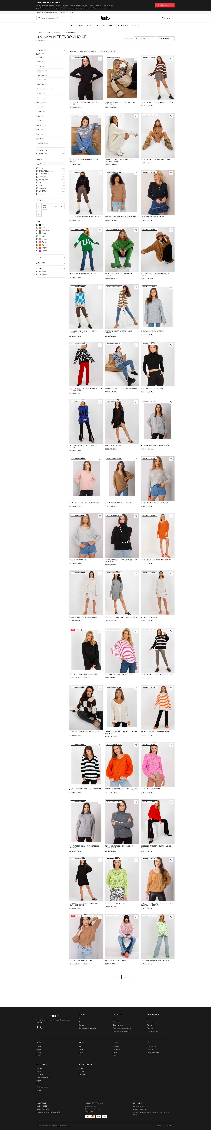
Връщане (82, 1025)
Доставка (82, 1022)
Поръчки (150, 1025)
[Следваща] (130, 977)
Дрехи (48, 32)
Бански (38, 1056)
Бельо (38, 1053)
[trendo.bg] (105, 18)
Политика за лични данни (122, 1028)
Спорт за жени (152, 1046)
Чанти (38, 1084)
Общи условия (118, 1025)
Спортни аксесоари (153, 1053)
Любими (150, 1028)
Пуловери (58, 32)
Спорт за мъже (152, 1049)
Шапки (38, 1071)
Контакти (82, 1019)
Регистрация (151, 1022)
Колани (39, 1090)
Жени (72, 25)
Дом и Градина (122, 25)
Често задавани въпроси (87, 1028)
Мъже (80, 25)
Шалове (39, 1068)
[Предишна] (114, 977)
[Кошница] (173, 18)
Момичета (116, 1049)
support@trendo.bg (42, 1109)
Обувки (39, 1049)
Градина (81, 1071)
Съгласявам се (165, 5)
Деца (89, 25)
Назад (40, 53)
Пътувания (116, 1022)
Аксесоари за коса (42, 1078)
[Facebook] (37, 1027)
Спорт (97, 25)
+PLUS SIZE (136, 25)
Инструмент (83, 1074)
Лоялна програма (153, 1031)
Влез (148, 1019)
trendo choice (71, 32)
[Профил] (168, 18)
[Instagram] (41, 1027)
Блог (114, 1019)
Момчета (116, 1046)
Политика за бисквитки (121, 1031)
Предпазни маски (42, 1087)
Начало (39, 32)
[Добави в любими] (100, 59)
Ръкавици (39, 1074)
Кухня (81, 1068)
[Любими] (163, 18)
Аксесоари (107, 25)
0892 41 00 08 (41, 1106)
